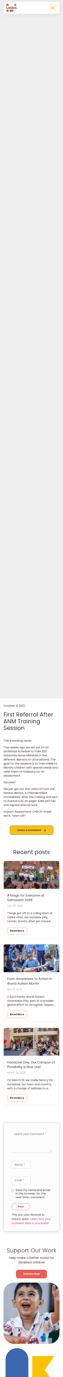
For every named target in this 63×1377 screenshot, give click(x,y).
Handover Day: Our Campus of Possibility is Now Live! (31, 1064)
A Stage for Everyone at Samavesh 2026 (25, 897)
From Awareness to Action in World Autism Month (29, 981)
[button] (53, 8)
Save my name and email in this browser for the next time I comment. (33, 1193)
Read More (17, 931)
